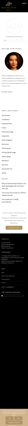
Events (4, 128)
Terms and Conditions (8, 276)
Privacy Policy (6, 279)
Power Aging (6, 157)
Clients (4, 282)
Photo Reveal (6, 148)
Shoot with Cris (7, 169)
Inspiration (5, 136)
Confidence (6, 119)
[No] (26, 417)
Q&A (3, 272)
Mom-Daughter (7, 140)
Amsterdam (6, 115)
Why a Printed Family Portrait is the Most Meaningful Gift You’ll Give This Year (14, 186)
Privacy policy (14, 422)
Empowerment (7, 124)
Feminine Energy (7, 132)
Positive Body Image (9, 152)
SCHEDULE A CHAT (14, 227)
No (18, 418)
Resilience (5, 161)
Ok (10, 418)
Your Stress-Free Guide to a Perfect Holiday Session (14, 194)
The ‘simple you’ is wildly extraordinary (10, 200)
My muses (5, 144)
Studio (4, 173)
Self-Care (5, 165)
